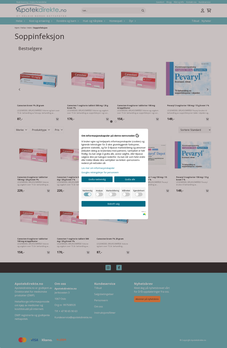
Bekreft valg (113, 203)
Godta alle (130, 179)
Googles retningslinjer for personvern (100, 172)
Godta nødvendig (97, 179)
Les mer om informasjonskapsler (98, 168)
